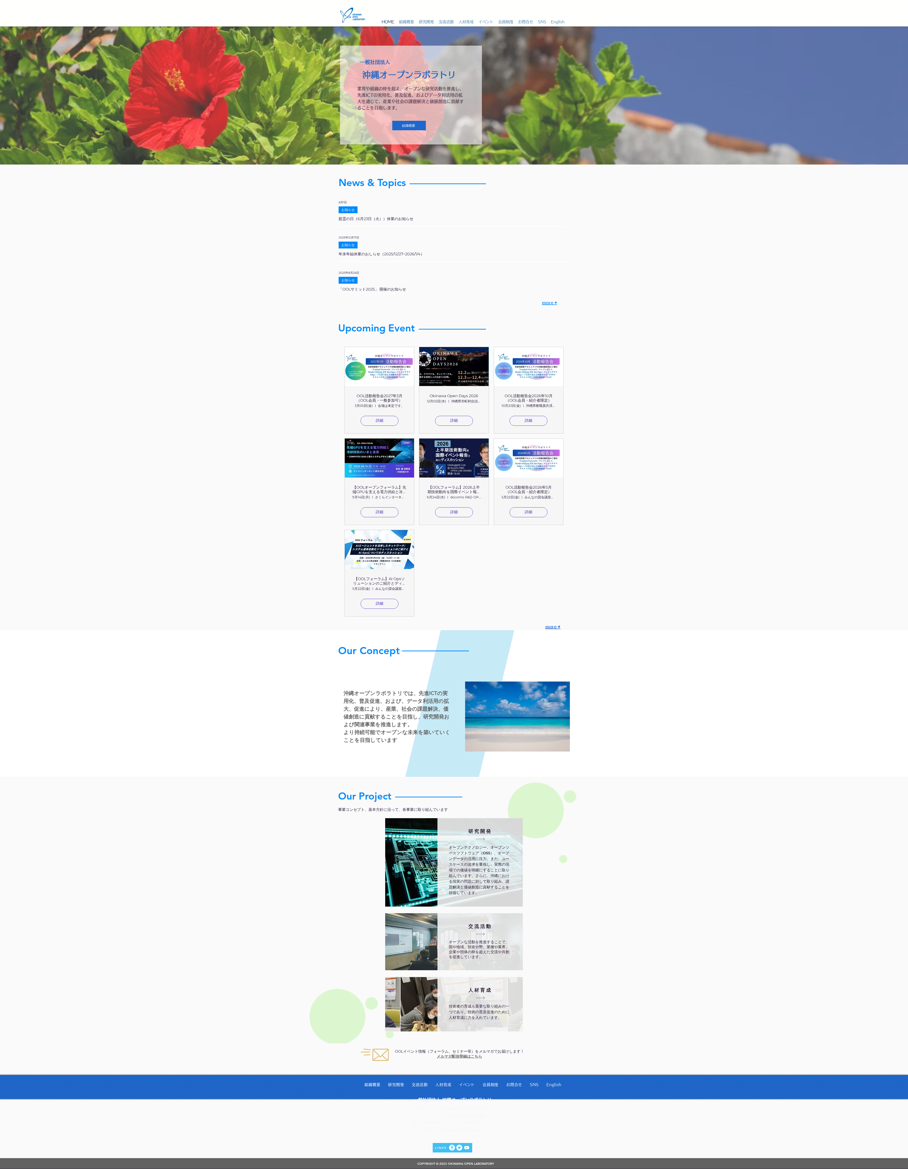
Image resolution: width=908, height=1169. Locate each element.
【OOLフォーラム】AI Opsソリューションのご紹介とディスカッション (379, 581)
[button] (406, 21)
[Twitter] (459, 1148)
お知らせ (348, 210)
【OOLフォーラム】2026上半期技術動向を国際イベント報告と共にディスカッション (454, 489)
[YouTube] (467, 1148)
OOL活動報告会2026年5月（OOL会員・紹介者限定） (529, 489)
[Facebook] (452, 1148)
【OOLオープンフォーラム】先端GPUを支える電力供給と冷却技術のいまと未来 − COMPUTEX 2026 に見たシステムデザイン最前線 (379, 489)
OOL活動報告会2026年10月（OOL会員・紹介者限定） (529, 398)
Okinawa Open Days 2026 (454, 396)
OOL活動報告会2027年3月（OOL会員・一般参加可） (379, 398)
